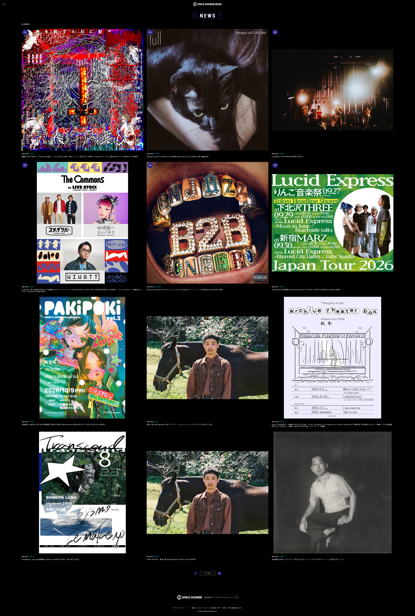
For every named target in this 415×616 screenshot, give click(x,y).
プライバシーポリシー (179, 608)
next (219, 573)
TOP (411, 611)
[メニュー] (4, 4)
